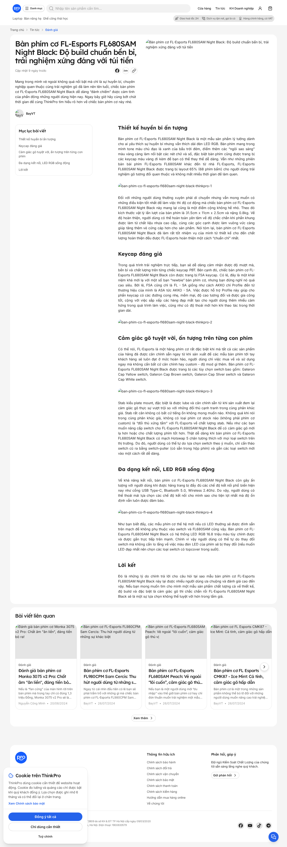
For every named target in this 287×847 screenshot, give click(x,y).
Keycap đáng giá (30, 146)
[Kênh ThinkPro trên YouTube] (250, 825)
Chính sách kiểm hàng (162, 791)
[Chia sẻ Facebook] (117, 70)
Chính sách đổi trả (159, 768)
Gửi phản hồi (222, 775)
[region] (143, 667)
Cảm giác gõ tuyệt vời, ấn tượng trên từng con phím (51, 154)
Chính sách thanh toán (162, 785)
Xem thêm (140, 718)
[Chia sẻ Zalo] (125, 70)
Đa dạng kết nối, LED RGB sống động (44, 163)
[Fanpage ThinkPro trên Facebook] (240, 825)
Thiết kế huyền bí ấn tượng (37, 139)
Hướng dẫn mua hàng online (166, 797)
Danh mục (36, 8)
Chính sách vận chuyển (163, 774)
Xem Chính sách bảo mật (26, 803)
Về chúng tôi (155, 803)
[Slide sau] (264, 667)
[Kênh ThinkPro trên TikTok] (259, 825)
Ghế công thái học (55, 18)
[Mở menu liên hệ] (274, 837)
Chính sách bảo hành (161, 762)
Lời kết (23, 169)
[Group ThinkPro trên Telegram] (268, 825)
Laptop (17, 18)
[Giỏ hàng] (270, 8)
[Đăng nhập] (260, 8)
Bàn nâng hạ (32, 18)
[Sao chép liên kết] (134, 70)
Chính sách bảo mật (160, 780)
